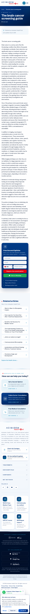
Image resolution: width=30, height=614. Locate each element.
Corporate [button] (7, 474)
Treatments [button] (7, 465)
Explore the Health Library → (10, 360)
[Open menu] (27, 3)
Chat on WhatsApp (16, 275)
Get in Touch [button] (8, 479)
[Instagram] (7, 487)
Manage (5, 610)
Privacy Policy (4, 586)
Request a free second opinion (15, 271)
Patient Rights (14, 587)
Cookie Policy (19, 586)
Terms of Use (12, 586)
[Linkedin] (16, 487)
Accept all (23, 610)
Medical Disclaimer (5, 587)
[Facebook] (3, 487)
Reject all (12, 610)
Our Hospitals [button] (8, 470)
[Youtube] (12, 487)
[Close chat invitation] (23, 591)
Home (2, 9)
